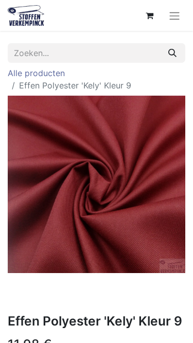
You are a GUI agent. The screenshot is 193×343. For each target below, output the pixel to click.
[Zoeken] (172, 53)
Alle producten (36, 73)
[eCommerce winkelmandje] (149, 15)
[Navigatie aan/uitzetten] (174, 15)
